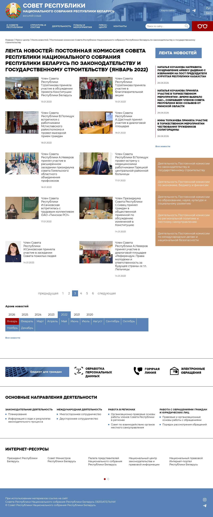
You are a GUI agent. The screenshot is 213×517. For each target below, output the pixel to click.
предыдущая (48, 293)
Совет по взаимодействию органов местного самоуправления (133, 426)
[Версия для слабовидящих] (202, 26)
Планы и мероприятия (82, 26)
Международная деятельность (79, 409)
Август (97, 321)
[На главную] (13, 10)
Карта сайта (168, 10)
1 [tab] (105, 479)
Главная (9, 40)
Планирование (17, 414)
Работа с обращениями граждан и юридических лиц (183, 411)
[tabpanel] (47, 460)
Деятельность (61, 26)
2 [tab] (108, 479)
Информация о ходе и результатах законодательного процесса (29, 420)
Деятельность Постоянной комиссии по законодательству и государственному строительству (184, 167)
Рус (208, 8)
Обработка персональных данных (99, 372)
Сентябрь (112, 321)
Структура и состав (38, 26)
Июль (86, 321)
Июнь (74, 321)
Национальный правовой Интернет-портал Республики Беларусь (167, 461)
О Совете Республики (14, 26)
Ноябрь (12, 328)
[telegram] (194, 11)
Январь (12, 321)
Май (64, 321)
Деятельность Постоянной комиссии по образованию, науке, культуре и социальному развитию (184, 200)
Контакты (120, 26)
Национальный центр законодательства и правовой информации (125, 461)
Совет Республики (68, 7)
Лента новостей (39, 40)
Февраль (27, 321)
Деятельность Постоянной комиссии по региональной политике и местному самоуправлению (184, 218)
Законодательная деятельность (29, 409)
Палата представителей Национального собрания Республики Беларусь (87, 461)
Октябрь (129, 321)
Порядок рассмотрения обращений (184, 424)
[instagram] (188, 11)
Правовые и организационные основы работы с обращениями (182, 419)
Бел (208, 13)
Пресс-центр (103, 26)
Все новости (12, 337)
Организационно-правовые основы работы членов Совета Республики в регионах (133, 417)
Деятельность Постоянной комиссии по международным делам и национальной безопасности (184, 237)
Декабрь (27, 328)
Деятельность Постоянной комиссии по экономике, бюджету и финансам (184, 183)
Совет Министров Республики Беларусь (43, 460)
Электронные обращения (193, 371)
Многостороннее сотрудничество (80, 414)
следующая (107, 293)
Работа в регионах (121, 409)
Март (40, 321)
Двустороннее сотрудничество (79, 418)
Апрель (52, 321)
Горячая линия (152, 371)
